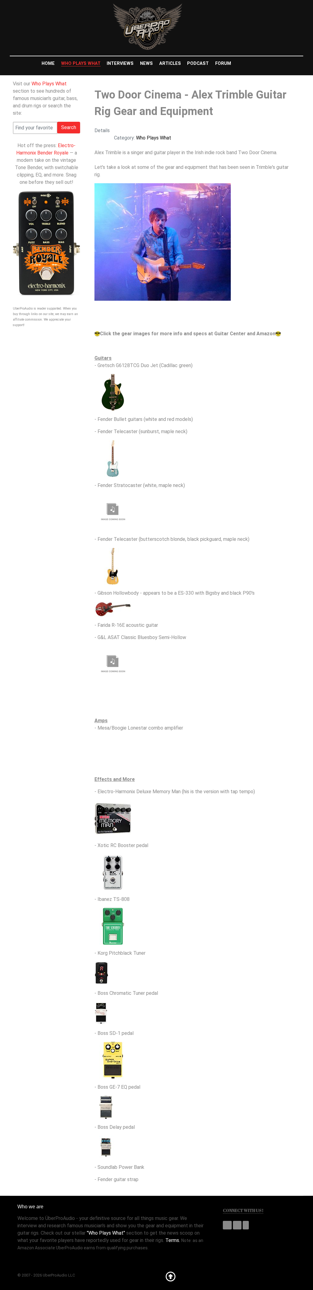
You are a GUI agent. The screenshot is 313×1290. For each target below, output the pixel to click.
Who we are (30, 1206)
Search (68, 127)
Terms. (172, 1240)
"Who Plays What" (106, 1233)
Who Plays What (49, 84)
